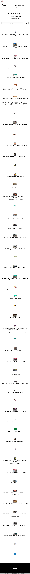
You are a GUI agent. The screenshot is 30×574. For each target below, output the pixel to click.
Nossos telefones (15, 568)
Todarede (23, 573)
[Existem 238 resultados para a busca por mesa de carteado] (2, 1)
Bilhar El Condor (15, 565)
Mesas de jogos (14, 566)
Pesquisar (25, 23)
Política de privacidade (14, 573)
